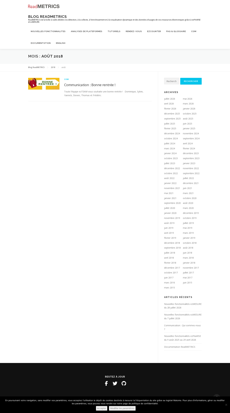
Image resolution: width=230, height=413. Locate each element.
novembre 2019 (172, 218)
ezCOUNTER (154, 31)
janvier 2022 (170, 183)
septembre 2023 (191, 158)
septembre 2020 (172, 202)
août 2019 (169, 223)
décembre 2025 (172, 113)
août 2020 (188, 202)
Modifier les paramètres (122, 408)
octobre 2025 (190, 113)
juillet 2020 (169, 207)
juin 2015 (187, 282)
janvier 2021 (170, 198)
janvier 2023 (189, 163)
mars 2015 (169, 287)
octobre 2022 (171, 173)
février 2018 (170, 262)
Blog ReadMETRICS (47, 16)
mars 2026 (188, 103)
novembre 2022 (191, 168)
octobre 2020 (190, 198)
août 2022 (169, 178)
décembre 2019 (191, 213)
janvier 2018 (189, 262)
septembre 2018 (172, 247)
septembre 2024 (191, 138)
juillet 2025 (169, 123)
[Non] (226, 404)
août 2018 (188, 247)
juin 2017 (168, 277)
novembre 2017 (191, 267)
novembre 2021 (172, 188)
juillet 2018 (169, 252)
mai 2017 (187, 277)
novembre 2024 (191, 133)
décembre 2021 (191, 183)
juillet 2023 (169, 163)
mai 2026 (187, 98)
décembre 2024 (172, 133)
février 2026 (170, 108)
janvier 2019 (189, 237)
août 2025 (188, 118)
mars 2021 (188, 193)
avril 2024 (188, 143)
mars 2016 (169, 282)
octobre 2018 (190, 242)
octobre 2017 (171, 272)
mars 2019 (188, 232)
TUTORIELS (114, 31)
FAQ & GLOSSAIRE (176, 31)
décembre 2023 (191, 153)
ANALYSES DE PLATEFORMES (86, 31)
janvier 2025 (189, 128)
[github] (123, 383)
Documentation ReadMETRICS (179, 346)
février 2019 (170, 237)
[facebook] (106, 383)
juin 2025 (187, 123)
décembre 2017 (172, 267)
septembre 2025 (172, 118)
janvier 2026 (189, 108)
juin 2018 (187, 252)
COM (193, 31)
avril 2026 (169, 103)
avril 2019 (169, 232)
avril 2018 (169, 257)
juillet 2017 (188, 272)
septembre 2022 (191, 173)
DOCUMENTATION (41, 43)
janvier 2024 (170, 153)
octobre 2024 (171, 138)
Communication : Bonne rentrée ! (89, 84)
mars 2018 (188, 257)
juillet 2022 (188, 178)
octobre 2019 (190, 218)
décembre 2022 (172, 168)
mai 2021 (169, 193)
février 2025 (170, 128)
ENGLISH (60, 43)
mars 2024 (169, 148)
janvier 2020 (170, 213)
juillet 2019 (188, 223)
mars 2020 (188, 207)
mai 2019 (187, 227)
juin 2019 (168, 227)
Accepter (101, 408)
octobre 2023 (171, 158)
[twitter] (115, 383)
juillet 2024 (169, 143)
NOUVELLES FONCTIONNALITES (48, 31)
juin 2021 (187, 188)
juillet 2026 (169, 98)
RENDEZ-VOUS (134, 31)
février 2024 (189, 148)
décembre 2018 (172, 242)
